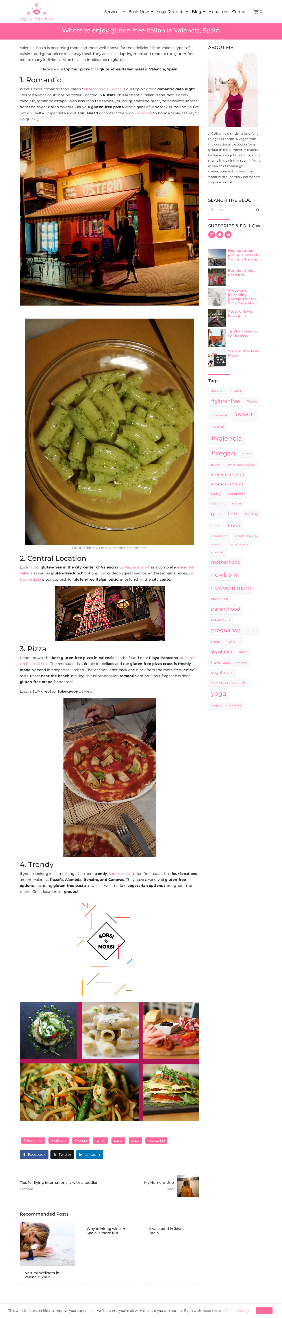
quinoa (252, 630)
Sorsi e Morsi (120, 874)
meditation (219, 536)
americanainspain (241, 465)
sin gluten (221, 652)
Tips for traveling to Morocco (243, 333)
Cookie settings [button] (237, 1311)
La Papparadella (134, 567)
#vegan (81, 1140)
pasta (118, 1140)
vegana (242, 662)
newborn (224, 574)
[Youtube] (228, 234)
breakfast (236, 494)
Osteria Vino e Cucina (103, 89)
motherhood (226, 562)
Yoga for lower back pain (241, 313)
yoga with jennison (226, 705)
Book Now (138, 11)
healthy (251, 513)
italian (100, 1140)
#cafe (236, 390)
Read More (212, 1310)
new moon (219, 599)
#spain (244, 414)
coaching (218, 503)
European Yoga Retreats (242, 272)
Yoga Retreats (170, 11)
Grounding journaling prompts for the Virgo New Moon (243, 296)
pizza (135, 1140)
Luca (234, 525)
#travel (217, 426)
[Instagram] (211, 234)
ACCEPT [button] (264, 1310)
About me (219, 11)
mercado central (239, 544)
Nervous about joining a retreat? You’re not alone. (244, 255)
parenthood (225, 609)
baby (216, 494)
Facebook (143, 113)
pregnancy (225, 630)
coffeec (236, 503)
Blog (196, 11)
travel (243, 652)
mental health (246, 536)
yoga (218, 693)
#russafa (219, 414)
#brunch (217, 391)
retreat (233, 641)
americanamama (227, 484)
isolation (216, 525)
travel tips (220, 662)
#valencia (58, 1140)
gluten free (224, 513)
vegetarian (156, 1140)
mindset (217, 552)
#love (252, 401)
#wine (216, 465)
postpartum (220, 619)
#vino (246, 453)
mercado (216, 544)
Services (112, 11)
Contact (240, 11)
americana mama (228, 474)
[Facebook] (219, 234)
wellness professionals (228, 682)
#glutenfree (33, 1140)
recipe (216, 642)
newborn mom (231, 587)
